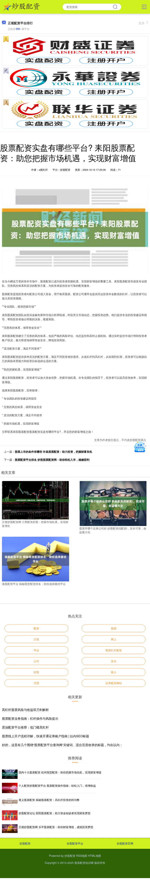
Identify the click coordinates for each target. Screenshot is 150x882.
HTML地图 (94, 856)
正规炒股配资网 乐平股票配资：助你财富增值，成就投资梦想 (56, 827)
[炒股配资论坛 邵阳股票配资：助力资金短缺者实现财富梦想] (10, 815)
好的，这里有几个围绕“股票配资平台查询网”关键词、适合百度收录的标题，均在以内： (62, 745)
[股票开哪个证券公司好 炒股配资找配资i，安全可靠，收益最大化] (112, 503)
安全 (113, 661)
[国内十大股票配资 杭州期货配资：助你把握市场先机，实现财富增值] (10, 774)
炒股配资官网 (125, 843)
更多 (141, 23)
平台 (36, 650)
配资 (36, 628)
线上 (113, 672)
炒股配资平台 (75, 843)
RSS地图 (81, 856)
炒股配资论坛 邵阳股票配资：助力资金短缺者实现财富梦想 (54, 813)
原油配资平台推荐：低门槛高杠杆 (25, 727)
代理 (36, 683)
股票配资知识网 (84, 863)
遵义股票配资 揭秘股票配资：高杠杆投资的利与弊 (49, 800)
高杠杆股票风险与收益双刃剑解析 (25, 709)
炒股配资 (25, 843)
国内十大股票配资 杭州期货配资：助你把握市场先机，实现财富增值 (60, 772)
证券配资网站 (113, 683)
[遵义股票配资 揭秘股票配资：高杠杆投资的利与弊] (10, 801)
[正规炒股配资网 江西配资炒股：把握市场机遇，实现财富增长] (35, 500)
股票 (113, 628)
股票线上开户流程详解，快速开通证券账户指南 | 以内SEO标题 (45, 736)
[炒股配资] (22, 6)
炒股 (36, 672)
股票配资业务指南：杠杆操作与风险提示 (30, 718)
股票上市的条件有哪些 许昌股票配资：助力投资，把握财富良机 (53, 451)
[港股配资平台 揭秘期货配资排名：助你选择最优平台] (35, 559)
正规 (36, 639)
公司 (36, 661)
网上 (113, 639)
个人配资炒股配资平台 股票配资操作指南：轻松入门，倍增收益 (57, 785)
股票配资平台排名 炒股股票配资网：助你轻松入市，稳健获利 (52, 460)
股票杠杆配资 (113, 650)
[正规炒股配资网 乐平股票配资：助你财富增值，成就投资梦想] (10, 828)
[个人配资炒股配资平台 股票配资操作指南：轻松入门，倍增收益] (10, 788)
